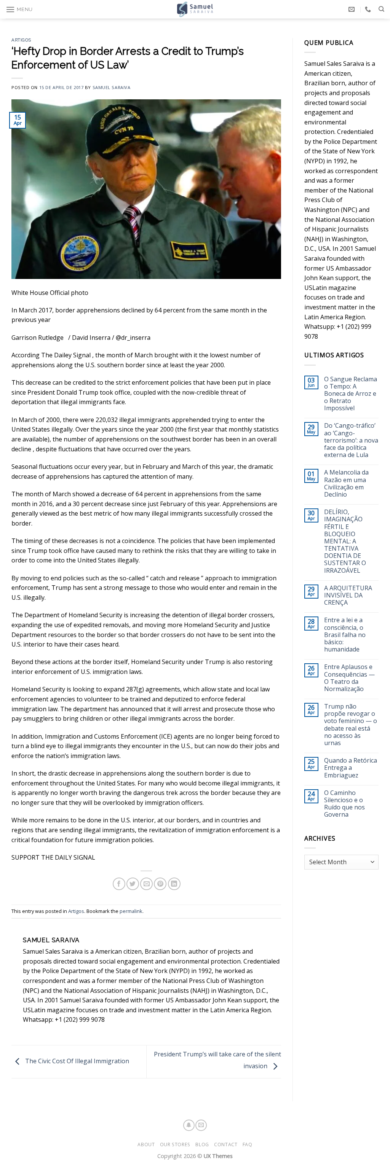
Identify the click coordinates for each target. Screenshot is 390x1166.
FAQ (248, 1144)
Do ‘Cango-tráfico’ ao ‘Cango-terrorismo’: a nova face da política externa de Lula (351, 440)
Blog (202, 1144)
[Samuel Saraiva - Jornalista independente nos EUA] (195, 9)
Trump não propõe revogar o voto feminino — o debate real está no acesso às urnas (350, 725)
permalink (131, 911)
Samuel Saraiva (112, 87)
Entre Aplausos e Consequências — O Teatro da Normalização (349, 678)
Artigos (21, 40)
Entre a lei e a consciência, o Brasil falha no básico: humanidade (345, 634)
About (146, 1144)
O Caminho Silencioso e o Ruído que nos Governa (344, 804)
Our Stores (175, 1144)
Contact (225, 1144)
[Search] (381, 9)
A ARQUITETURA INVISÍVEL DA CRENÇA (348, 596)
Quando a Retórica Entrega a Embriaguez (350, 768)
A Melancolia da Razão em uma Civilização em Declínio (346, 483)
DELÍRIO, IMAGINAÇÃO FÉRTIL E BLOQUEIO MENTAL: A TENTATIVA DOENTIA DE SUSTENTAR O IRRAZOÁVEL (345, 541)
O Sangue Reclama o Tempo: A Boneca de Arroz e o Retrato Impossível (350, 394)
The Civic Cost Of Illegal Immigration (76, 1061)
